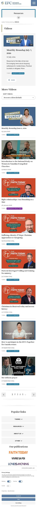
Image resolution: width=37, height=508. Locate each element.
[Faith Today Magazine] (18, 452)
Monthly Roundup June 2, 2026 (14, 128)
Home (3, 22)
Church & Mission (18, 73)
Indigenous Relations (14, 208)
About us (17, 433)
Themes (18, 419)
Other (17, 441)
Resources (18, 13)
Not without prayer (9, 378)
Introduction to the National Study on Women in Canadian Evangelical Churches (17, 163)
